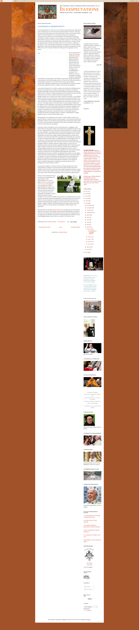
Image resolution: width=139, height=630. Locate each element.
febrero (89, 247)
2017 (86, 196)
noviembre (89, 207)
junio (88, 219)
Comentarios (88, 589)
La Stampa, (77, 54)
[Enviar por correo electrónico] (70, 222)
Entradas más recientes (44, 227)
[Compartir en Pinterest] (76, 222)
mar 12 (90, 239)
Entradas (87, 586)
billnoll (74, 619)
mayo (88, 222)
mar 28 (90, 229)
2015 (86, 201)
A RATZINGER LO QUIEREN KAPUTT (51, 26)
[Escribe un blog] (72, 222)
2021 (86, 191)
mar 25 (90, 236)
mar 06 (90, 241)
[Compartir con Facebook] (75, 222)
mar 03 (90, 244)
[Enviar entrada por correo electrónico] (68, 221)
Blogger (89, 619)
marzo (88, 227)
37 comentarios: (61, 221)
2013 (86, 252)
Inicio (60, 227)
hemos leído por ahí (58, 209)
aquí (62, 114)
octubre (89, 210)
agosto (88, 215)
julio (88, 217)
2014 (86, 203)
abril (88, 224)
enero (88, 249)
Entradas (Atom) (63, 232)
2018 (86, 193)
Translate (89, 610)
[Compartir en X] (73, 222)
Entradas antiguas (75, 227)
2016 (86, 198)
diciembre (89, 205)
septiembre (90, 212)
